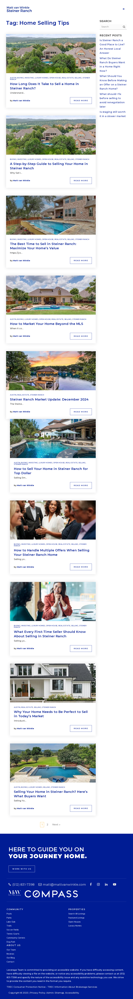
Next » (56, 824)
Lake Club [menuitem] (11, 922)
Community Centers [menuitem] (16, 938)
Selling (78, 78)
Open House (55, 78)
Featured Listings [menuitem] (76, 918)
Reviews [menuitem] (10, 954)
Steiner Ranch (82, 159)
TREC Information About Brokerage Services (72, 987)
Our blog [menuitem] (11, 958)
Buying (20, 78)
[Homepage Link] (20, 9)
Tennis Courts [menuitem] (13, 934)
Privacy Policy (37, 993)
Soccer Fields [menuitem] (13, 930)
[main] (66, 417)
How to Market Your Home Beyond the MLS (46, 324)
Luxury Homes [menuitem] (75, 926)
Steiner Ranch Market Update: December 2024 (49, 399)
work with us (21, 869)
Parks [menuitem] (9, 918)
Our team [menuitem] (11, 950)
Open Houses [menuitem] (74, 922)
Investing (29, 78)
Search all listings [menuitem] (76, 914)
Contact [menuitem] (10, 962)
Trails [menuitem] (9, 926)
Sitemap (59, 993)
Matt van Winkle (21, 100)
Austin (13, 78)
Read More (81, 100)
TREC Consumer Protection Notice (26, 987)
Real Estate (68, 78)
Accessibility (72, 993)
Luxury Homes (41, 78)
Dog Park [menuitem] (11, 942)
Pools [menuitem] (9, 914)
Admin (50, 993)
